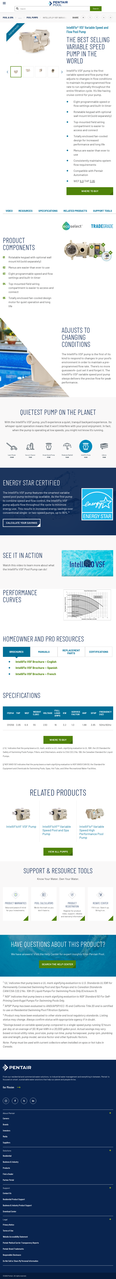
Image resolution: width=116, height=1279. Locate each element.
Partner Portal (8, 1179)
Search (96, 8)
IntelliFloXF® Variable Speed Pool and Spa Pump (56, 830)
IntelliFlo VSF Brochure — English (36, 661)
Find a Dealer (8, 1174)
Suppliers (6, 1142)
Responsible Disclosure (12, 1254)
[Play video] (87, 563)
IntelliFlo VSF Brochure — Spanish (36, 667)
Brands (5, 1124)
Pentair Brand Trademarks (13, 1248)
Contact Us (7, 1193)
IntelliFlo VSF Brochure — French (36, 674)
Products (6, 1167)
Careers (6, 1118)
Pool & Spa (8, 17)
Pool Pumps (32, 17)
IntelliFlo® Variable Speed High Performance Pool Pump (91, 832)
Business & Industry (10, 1161)
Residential (7, 1155)
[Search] (17, 8)
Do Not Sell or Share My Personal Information (20, 1261)
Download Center (9, 1211)
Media (5, 1136)
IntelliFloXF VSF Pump (21, 826)
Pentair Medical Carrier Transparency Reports (21, 1242)
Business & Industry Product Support (17, 1205)
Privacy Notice (8, 1224)
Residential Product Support (14, 1199)
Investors (6, 1130)
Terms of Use (8, 1230)
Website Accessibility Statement (15, 1236)
